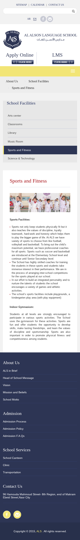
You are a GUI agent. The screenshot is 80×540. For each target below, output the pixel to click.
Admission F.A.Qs (13, 435)
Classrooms (15, 124)
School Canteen (13, 457)
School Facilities (39, 81)
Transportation (12, 472)
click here (23, 62)
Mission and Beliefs (15, 392)
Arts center (14, 115)
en (35, 18)
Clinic (6, 465)
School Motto (11, 399)
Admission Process (14, 421)
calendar (37, 4)
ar (29, 18)
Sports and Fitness (23, 88)
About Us (12, 81)
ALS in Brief (10, 370)
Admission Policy (13, 428)
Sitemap (21, 4)
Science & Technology (21, 158)
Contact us (56, 4)
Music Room (15, 141)
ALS (39, 531)
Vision (6, 385)
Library (12, 132)
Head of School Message (18, 377)
